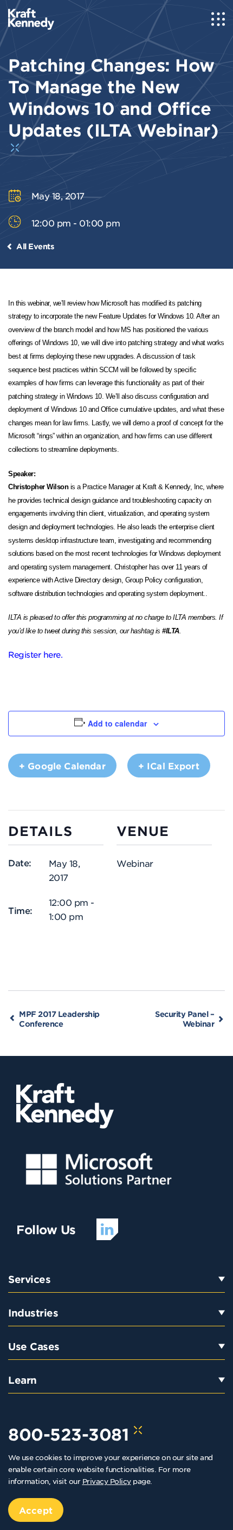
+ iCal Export (168, 765)
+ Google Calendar (62, 765)
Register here (34, 654)
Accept (36, 1510)
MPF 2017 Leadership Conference (59, 1018)
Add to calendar (117, 723)
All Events (35, 246)
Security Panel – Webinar (184, 1018)
